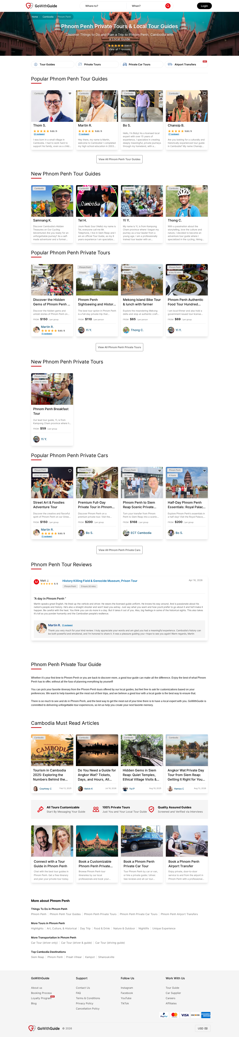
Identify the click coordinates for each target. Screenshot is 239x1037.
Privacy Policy (84, 1003)
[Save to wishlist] (70, 93)
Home (35, 16)
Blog (34, 1003)
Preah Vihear (74, 957)
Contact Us (83, 987)
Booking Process (41, 993)
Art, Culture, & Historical (62, 928)
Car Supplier (173, 993)
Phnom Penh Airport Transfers (179, 914)
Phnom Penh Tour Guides (65, 914)
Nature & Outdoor (124, 928)
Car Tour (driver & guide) (76, 942)
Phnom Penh (38, 914)
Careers (170, 998)
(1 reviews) (67, 625)
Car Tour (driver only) (44, 942)
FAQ (78, 993)
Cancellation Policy (88, 1008)
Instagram (127, 987)
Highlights (37, 928)
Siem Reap (37, 957)
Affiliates (171, 1003)
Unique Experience (163, 928)
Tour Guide (172, 987)
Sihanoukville (106, 957)
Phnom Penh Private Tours (100, 914)
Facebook (127, 993)
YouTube (126, 998)
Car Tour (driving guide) (110, 942)
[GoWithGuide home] (41, 6)
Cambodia (48, 16)
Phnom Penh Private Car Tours (138, 914)
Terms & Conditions (88, 998)
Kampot (90, 957)
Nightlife (144, 928)
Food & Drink (102, 928)
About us (36, 987)
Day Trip (85, 928)
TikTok (125, 1003)
